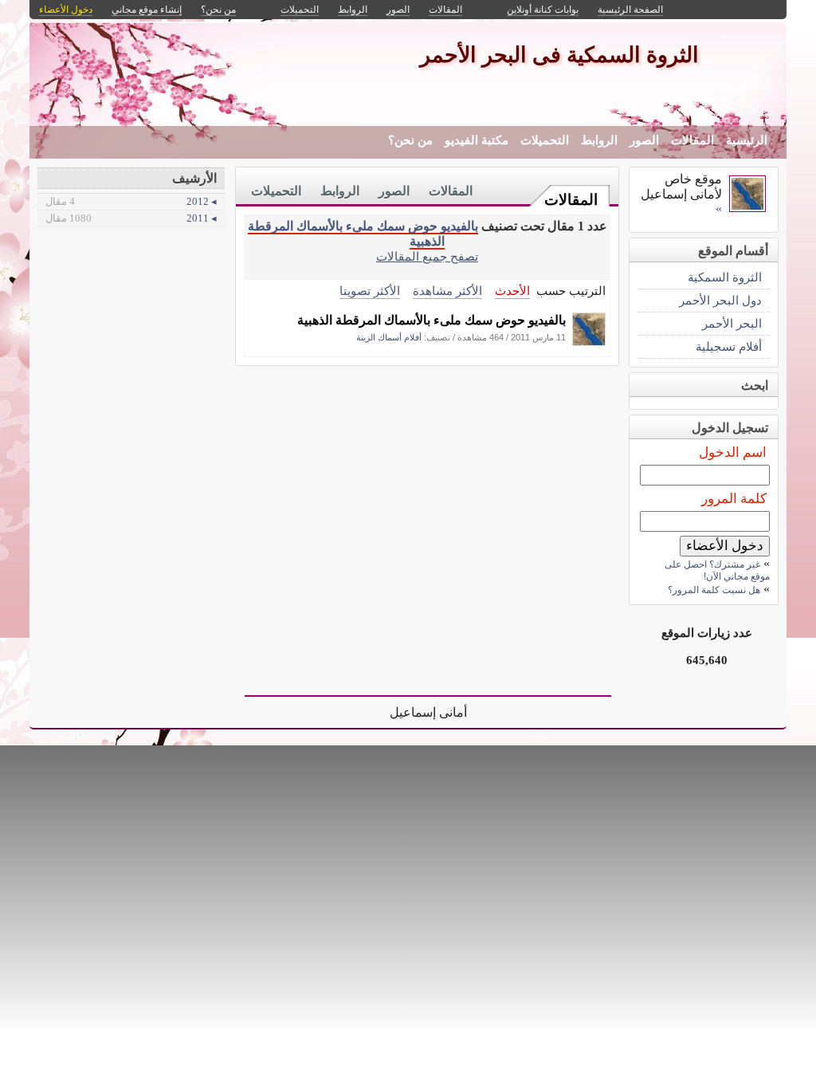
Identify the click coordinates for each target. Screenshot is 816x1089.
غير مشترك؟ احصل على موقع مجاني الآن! (717, 570)
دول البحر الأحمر (720, 300)
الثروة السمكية (725, 277)
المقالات (692, 140)
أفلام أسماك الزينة (389, 337)
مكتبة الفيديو (476, 140)
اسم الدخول (733, 452)
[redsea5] (589, 341)
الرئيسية (746, 140)
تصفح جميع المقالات (427, 256)
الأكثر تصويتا (369, 290)
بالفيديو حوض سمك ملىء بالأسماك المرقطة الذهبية (431, 320)
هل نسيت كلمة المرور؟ (714, 590)
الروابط (599, 140)
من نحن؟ (410, 140)
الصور (644, 140)
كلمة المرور (734, 498)
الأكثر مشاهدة (447, 290)
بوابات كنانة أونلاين (543, 9)
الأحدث (512, 290)
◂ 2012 (131, 201)
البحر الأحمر (732, 323)
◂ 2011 (131, 218)
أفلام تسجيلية (729, 346)
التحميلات (544, 140)
